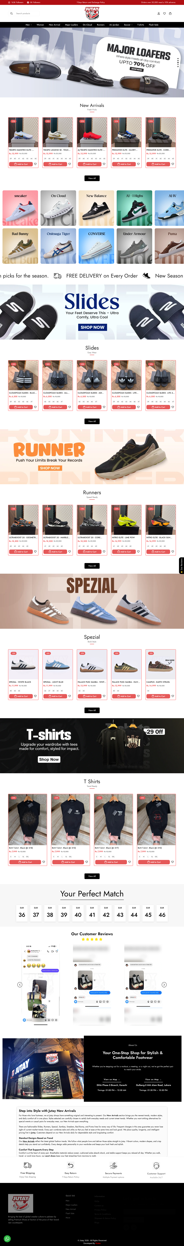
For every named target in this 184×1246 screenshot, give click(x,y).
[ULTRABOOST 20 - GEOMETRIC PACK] (23, 520)
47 (31, 402)
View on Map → (112, 1079)
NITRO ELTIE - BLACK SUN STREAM (158, 537)
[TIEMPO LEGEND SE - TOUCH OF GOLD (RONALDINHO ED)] (57, 132)
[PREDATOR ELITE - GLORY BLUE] (126, 132)
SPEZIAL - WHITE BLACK (20, 682)
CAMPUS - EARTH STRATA (158, 682)
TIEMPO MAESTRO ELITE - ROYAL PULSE (20, 150)
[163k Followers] (134, 1225)
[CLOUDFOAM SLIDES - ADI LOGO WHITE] (92, 375)
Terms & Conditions (103, 1211)
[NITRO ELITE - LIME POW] (126, 520)
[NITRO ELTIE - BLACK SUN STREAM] (161, 520)
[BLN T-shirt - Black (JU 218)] (27, 819)
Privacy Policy (100, 1207)
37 (49, 691)
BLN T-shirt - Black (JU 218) (21, 847)
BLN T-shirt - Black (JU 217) (107, 847)
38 (50, 912)
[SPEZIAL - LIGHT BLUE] (57, 664)
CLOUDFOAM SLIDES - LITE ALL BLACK (160, 393)
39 (11, 159)
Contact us (99, 1203)
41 (19, 159)
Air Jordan (114, 24)
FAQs (97, 1199)
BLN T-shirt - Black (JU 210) (150, 847)
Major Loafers (71, 24)
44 (31, 159)
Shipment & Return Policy (105, 1216)
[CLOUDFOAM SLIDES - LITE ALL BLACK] (161, 375)
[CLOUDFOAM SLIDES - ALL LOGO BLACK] (57, 375)
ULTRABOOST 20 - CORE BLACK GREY (89, 537)
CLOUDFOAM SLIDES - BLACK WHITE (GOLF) (22, 393)
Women (40, 24)
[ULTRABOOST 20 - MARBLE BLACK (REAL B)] (57, 520)
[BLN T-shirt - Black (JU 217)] (113, 819)
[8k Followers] (126, 1225)
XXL (27, 857)
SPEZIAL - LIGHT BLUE (53, 682)
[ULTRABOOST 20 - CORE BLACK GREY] (92, 520)
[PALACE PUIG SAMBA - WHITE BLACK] (92, 664)
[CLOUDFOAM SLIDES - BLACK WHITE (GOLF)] (23, 375)
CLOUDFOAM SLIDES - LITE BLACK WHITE (124, 393)
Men (28, 24)
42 (23, 159)
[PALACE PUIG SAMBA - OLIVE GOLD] (126, 664)
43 (27, 159)
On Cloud (87, 24)
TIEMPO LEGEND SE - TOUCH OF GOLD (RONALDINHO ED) (57, 150)
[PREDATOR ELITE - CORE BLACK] (161, 132)
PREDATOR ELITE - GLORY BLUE (124, 150)
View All (92, 178)
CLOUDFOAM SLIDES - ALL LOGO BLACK (55, 393)
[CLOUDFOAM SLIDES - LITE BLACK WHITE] (126, 375)
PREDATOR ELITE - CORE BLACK (157, 150)
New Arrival (54, 24)
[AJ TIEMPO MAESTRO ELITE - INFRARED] (92, 132)
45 (35, 159)
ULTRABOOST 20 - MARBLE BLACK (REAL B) (55, 537)
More (68, 1216)
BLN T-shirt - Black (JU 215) (64, 847)
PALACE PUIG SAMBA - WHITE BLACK (91, 682)
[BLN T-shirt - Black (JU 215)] (70, 819)
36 (45, 691)
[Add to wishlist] (35, 164)
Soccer (127, 24)
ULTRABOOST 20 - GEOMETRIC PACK (23, 537)
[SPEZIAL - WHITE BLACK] (23, 664)
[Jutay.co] (92, 13)
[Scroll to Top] (179, 1232)
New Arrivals (28, 1141)
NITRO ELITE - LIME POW (123, 537)
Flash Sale (153, 24)
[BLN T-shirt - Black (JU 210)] (156, 819)
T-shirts (140, 24)
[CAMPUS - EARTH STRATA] (161, 664)
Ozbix (98, 1243)
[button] (170, 13)
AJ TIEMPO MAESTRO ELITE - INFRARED (90, 150)
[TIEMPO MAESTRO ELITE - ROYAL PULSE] (23, 132)
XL (23, 857)
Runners (100, 24)
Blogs (97, 1220)
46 (27, 402)
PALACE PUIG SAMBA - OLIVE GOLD (125, 682)
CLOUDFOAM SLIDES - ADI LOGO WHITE (90, 393)
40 (15, 159)
